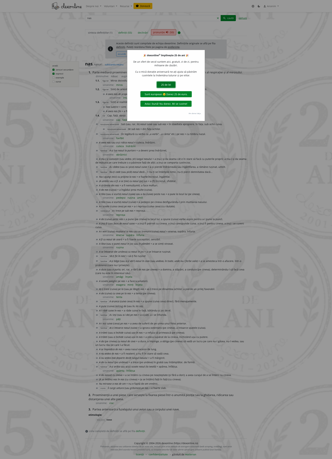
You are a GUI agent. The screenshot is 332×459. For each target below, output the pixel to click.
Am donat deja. (195, 113)
